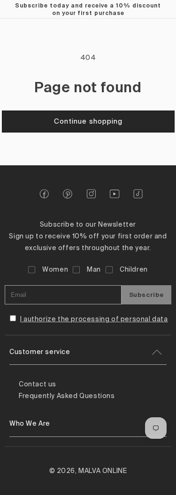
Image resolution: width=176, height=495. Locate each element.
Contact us (37, 384)
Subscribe (146, 294)
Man (94, 269)
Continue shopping (88, 121)
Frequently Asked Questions (67, 396)
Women (55, 269)
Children (134, 269)
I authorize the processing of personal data (94, 319)
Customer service (39, 352)
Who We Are (29, 424)
